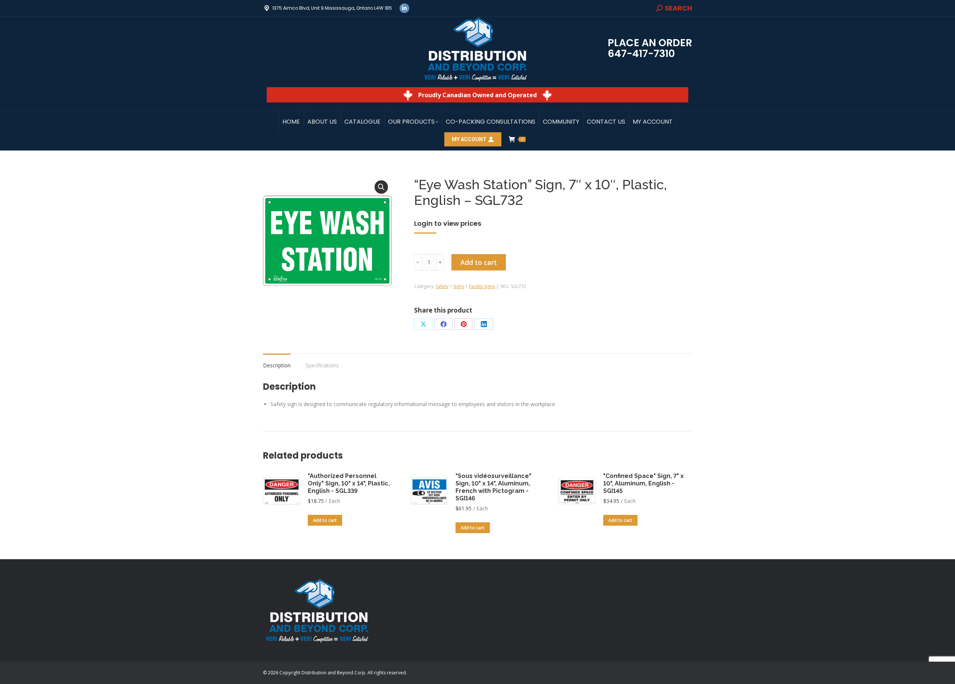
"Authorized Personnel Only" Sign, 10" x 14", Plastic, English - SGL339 (349, 483)
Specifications (322, 365)
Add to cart (478, 262)
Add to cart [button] (325, 520)
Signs (458, 286)
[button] (381, 187)
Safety (442, 286)
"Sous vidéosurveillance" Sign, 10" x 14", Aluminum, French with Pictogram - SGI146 (493, 487)
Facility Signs (482, 286)
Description (277, 365)
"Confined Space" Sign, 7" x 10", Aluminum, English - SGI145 (643, 483)
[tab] (277, 362)
